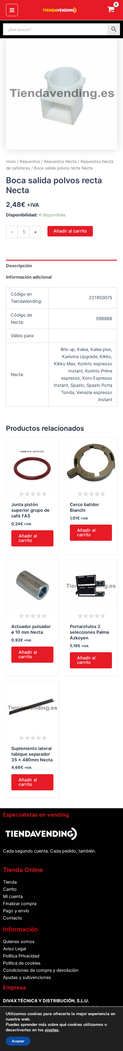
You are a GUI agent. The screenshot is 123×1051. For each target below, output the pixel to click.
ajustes (52, 1030)
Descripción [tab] (19, 265)
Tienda (10, 882)
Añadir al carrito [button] (28, 538)
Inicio (11, 161)
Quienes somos (19, 941)
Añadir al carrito (70, 231)
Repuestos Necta (60, 161)
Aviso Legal (14, 948)
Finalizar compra (19, 903)
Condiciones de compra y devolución (41, 970)
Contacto (12, 918)
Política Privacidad (21, 956)
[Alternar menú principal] (12, 10)
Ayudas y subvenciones (27, 977)
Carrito (10, 889)
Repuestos (30, 161)
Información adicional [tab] (29, 277)
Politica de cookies (22, 963)
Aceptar (18, 1041)
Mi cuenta (13, 896)
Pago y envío (16, 910)
